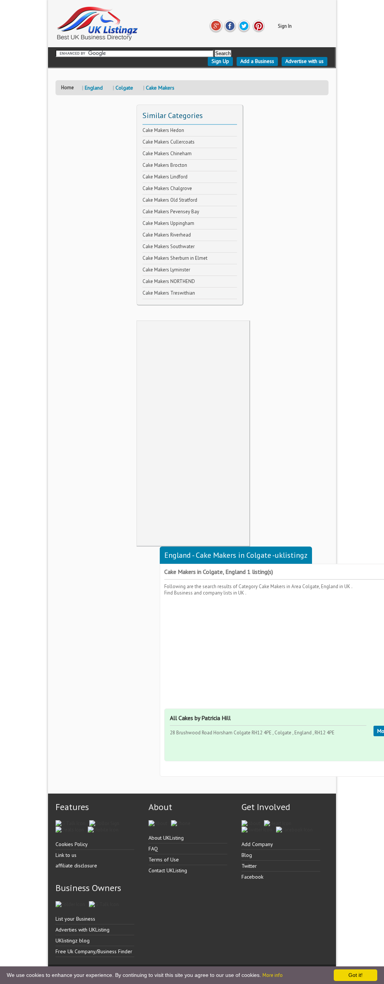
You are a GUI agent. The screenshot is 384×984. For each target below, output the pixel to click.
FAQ (153, 848)
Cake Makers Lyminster (166, 270)
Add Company (257, 844)
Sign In (285, 26)
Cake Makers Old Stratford (169, 200)
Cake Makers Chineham (167, 153)
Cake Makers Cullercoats (168, 142)
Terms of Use (163, 859)
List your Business (75, 918)
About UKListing (166, 837)
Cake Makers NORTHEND (168, 281)
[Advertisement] (193, 433)
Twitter (249, 866)
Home (67, 87)
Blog (247, 855)
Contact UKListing (167, 870)
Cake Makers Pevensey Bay (170, 211)
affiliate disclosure (76, 865)
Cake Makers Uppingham (168, 223)
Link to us (66, 855)
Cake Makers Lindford (165, 177)
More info (272, 975)
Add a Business (257, 61)
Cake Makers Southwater (168, 246)
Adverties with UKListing (83, 929)
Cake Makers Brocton (164, 165)
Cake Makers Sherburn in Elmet (174, 258)
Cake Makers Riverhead (166, 235)
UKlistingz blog (73, 940)
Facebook (252, 876)
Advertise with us (304, 61)
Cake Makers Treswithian (168, 293)
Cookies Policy (72, 844)
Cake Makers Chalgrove (167, 188)
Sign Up (220, 61)
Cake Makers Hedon (163, 130)
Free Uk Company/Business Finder (94, 951)
